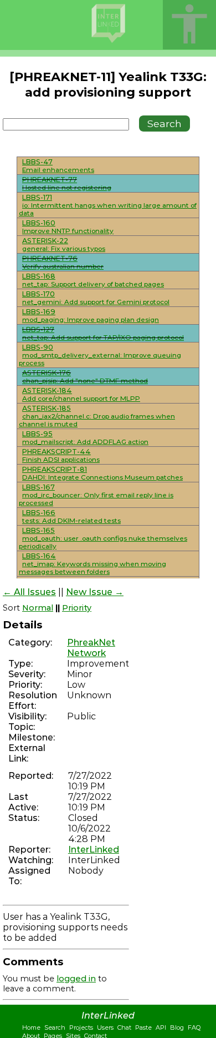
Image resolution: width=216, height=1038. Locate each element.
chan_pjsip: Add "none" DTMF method (85, 381)
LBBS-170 (38, 294)
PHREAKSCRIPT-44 (56, 451)
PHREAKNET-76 (50, 258)
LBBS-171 (37, 197)
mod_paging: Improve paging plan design (90, 320)
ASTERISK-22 (45, 240)
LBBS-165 (38, 530)
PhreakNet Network (91, 647)
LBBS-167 (38, 487)
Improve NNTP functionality (68, 231)
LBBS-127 (38, 329)
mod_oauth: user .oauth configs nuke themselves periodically (103, 542)
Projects (81, 1027)
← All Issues (29, 592)
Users (105, 1027)
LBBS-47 (37, 162)
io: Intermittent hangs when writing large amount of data (108, 209)
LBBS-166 (38, 512)
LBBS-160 (38, 223)
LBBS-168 (38, 276)
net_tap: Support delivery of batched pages (93, 284)
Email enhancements (58, 170)
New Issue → (95, 592)
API (161, 1027)
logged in (76, 979)
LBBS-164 (39, 556)
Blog (177, 1027)
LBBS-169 (38, 312)
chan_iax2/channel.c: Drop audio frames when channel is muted (97, 420)
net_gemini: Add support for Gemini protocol (95, 302)
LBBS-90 (37, 347)
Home (31, 1027)
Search (54, 1027)
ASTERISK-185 (46, 408)
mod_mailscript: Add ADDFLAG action (85, 442)
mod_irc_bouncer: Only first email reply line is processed (96, 499)
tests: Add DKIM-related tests (71, 521)
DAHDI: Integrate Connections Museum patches (102, 477)
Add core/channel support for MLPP (81, 398)
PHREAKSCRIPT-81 (54, 469)
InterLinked (93, 849)
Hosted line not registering (66, 188)
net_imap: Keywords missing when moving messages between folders (92, 568)
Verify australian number (63, 266)
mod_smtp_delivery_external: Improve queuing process (100, 359)
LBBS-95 (37, 434)
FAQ (194, 1027)
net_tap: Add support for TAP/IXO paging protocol (103, 337)
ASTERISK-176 (46, 373)
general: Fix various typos (63, 249)
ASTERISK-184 (47, 390)
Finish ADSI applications (61, 459)
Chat (124, 1027)
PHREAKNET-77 (49, 179)
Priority (76, 608)
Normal (37, 608)
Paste (143, 1027)
